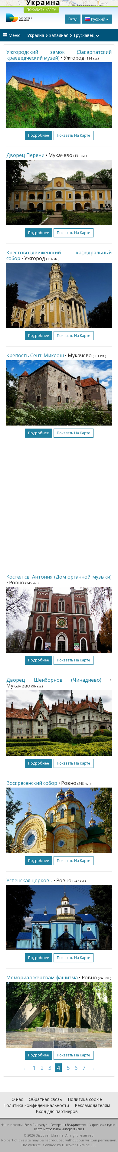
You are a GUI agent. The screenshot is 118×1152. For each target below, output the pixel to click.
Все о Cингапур (36, 1125)
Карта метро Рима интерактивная (59, 1129)
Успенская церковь (29, 880)
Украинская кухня (102, 1125)
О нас (17, 1099)
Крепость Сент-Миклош (35, 355)
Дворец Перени (25, 155)
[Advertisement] (59, 503)
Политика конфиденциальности (36, 1105)
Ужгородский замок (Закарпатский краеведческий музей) (59, 55)
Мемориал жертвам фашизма (42, 977)
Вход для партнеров (57, 1111)
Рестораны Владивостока (68, 1125)
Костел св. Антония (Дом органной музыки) (59, 576)
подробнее (38, 135)
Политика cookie (85, 1099)
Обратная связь (45, 1099)
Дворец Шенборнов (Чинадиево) (53, 680)
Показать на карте (73, 135)
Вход (72, 18)
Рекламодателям (92, 1105)
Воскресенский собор (31, 783)
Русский (98, 19)
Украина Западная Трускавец (61, 35)
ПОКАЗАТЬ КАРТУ (41, 9)
